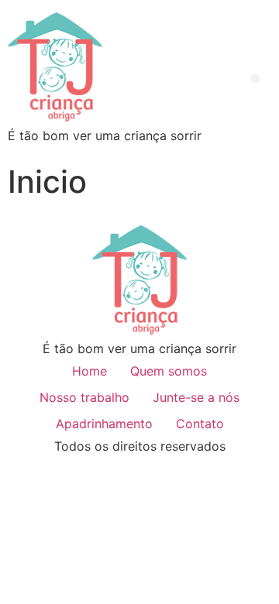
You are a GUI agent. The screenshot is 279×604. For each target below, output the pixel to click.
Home (89, 371)
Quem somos (168, 371)
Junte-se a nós (196, 397)
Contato (200, 423)
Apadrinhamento (104, 423)
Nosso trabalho (84, 397)
